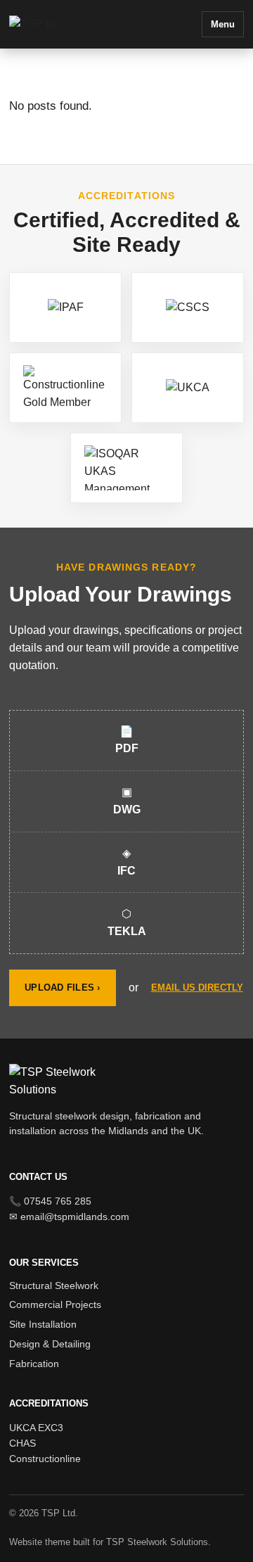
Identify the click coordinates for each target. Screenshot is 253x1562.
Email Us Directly (197, 987)
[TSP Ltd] (69, 24)
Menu (223, 24)
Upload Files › (62, 987)
